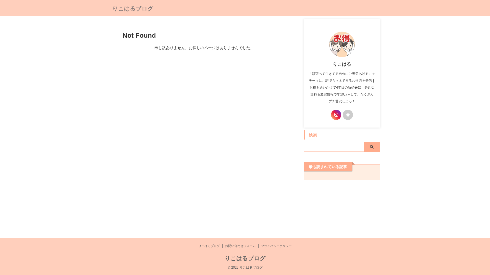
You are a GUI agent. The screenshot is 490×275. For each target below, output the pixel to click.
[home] (348, 115)
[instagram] (336, 115)
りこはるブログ (132, 8)
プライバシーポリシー (276, 246)
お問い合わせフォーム (240, 246)
